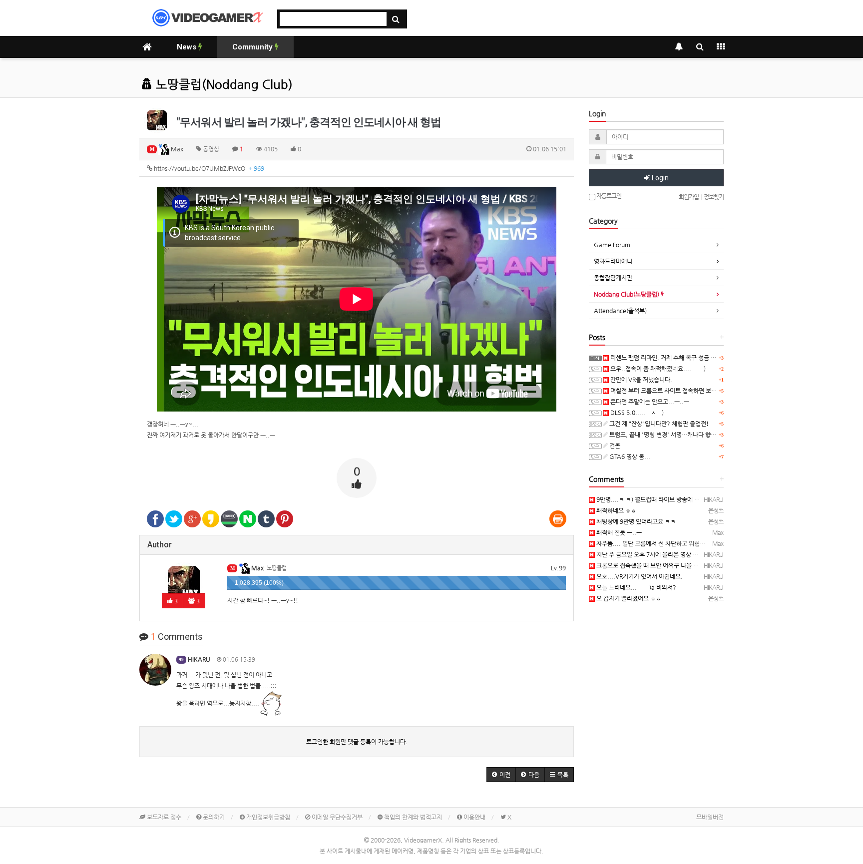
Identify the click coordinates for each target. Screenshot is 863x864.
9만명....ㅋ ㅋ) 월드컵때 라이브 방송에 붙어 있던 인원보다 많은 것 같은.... (688, 499)
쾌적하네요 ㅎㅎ (615, 510)
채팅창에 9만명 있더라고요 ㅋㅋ (635, 521)
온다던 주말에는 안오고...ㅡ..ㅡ (649, 401)
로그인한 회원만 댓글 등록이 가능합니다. (357, 741)
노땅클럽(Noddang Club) (222, 84)
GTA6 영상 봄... (629, 456)
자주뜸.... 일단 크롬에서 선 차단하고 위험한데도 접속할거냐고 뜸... (679, 543)
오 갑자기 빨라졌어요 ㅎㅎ (628, 598)
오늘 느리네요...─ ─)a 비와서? (635, 587)
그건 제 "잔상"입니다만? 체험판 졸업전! (658, 423)
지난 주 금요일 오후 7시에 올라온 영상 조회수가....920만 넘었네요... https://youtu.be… (707, 554)
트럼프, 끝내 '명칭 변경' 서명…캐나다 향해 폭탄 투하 (674, 434)
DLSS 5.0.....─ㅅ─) (636, 412)
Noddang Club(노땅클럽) (627, 294)
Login (659, 178)
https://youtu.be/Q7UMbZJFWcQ (208, 168)
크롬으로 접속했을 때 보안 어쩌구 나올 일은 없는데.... (662, 565)
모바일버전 (710, 817)
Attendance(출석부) (620, 310)
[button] (501, 774)
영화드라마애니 (613, 261)
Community (253, 46)
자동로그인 (608, 195)
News (187, 46)
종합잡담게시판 (613, 277)
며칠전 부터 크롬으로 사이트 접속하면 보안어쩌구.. (673, 390)
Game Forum (612, 244)
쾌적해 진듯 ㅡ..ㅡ (618, 532)
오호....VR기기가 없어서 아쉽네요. (639, 576)
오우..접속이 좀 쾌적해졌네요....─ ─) (657, 368)
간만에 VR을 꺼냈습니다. (640, 379)
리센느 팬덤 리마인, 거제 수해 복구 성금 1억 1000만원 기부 (684, 357)
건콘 (614, 445)
